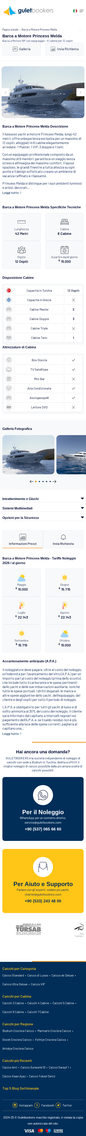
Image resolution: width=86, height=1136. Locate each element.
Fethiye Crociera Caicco (50, 1039)
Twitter (67, 1105)
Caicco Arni (9, 1067)
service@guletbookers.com (43, 822)
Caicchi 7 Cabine (38, 1012)
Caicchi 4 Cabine (38, 1003)
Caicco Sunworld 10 (33, 1067)
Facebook (47, 1105)
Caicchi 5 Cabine (63, 1003)
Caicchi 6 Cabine (13, 1012)
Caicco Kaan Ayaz (14, 1076)
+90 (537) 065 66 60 (43, 829)
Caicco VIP (38, 984)
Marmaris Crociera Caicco (54, 1031)
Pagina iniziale (10, 29)
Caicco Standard (13, 975)
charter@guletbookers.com (43, 894)
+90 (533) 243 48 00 (43, 901)
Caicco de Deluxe (63, 975)
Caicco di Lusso (37, 975)
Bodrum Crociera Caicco (18, 1031)
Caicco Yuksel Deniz (42, 1076)
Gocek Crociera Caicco (17, 1039)
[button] (36, 481)
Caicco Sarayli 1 (59, 1067)
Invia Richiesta (68, 49)
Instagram (26, 1105)
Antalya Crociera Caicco (17, 1048)
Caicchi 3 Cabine (13, 1003)
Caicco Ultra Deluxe (15, 984)
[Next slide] (80, 92)
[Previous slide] (6, 92)
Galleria (24, 49)
